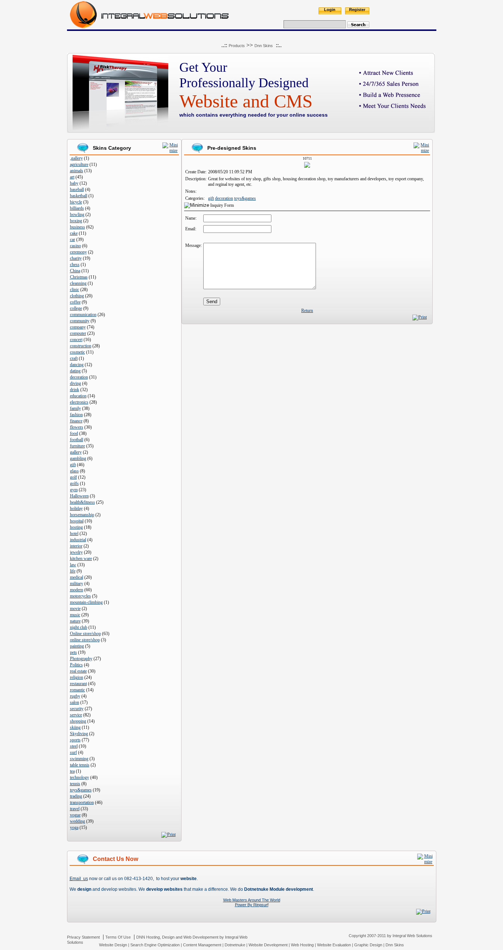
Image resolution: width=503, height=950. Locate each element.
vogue (75, 815)
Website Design (113, 945)
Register (357, 9)
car (72, 239)
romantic (77, 689)
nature (75, 621)
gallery (76, 452)
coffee (75, 302)
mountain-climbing (86, 602)
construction (80, 345)
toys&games (81, 790)
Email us (79, 878)
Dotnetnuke (235, 945)
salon (74, 702)
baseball (77, 189)
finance (76, 420)
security (77, 708)
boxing (76, 220)
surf (73, 752)
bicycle (76, 202)
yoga (74, 827)
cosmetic (77, 352)
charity (76, 258)
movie (75, 608)
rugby (75, 696)
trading (76, 796)
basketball (78, 195)
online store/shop (85, 639)
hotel (74, 533)
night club (78, 627)
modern (76, 589)
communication (83, 314)
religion (76, 677)
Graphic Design (368, 945)
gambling (78, 458)
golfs (74, 483)
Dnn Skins (263, 45)
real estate (78, 671)
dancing (77, 364)
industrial (78, 539)
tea (72, 771)
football (76, 439)
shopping (78, 721)
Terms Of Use (118, 937)
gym (74, 489)
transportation (82, 802)
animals (76, 170)
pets (73, 652)
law (73, 564)
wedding (77, 821)
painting (77, 646)
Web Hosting (302, 945)
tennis (75, 783)
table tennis (79, 765)
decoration (79, 377)
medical (76, 577)
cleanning (78, 283)
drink (74, 389)
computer (78, 333)
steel (74, 746)
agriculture (79, 164)
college (76, 308)
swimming (79, 758)
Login (329, 9)
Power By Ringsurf (251, 905)
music (75, 614)
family (75, 408)
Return (307, 310)
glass (74, 471)
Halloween (79, 496)
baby (74, 183)
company (78, 327)
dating (75, 370)
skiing (75, 727)
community (79, 320)
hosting (76, 527)
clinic (74, 289)
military (76, 583)
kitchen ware (81, 558)
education (78, 395)
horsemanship (82, 514)
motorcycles (80, 596)
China (75, 270)
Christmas (79, 277)
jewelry (76, 552)
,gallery (76, 158)
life (72, 571)
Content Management (202, 945)
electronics (79, 402)
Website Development (268, 945)
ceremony (78, 252)
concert (76, 339)
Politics (76, 664)
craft (74, 358)
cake (74, 233)
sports (75, 739)
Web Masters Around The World (251, 900)
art (72, 177)
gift (73, 464)
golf (73, 477)
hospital (77, 521)
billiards (77, 208)
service (76, 714)
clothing (77, 295)
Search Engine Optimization (155, 945)
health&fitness (82, 502)
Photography (81, 658)
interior (76, 546)
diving (75, 383)
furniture (77, 446)
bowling (77, 214)
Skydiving (79, 733)
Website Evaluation (334, 945)
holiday (76, 508)
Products (237, 45)
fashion (76, 414)
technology (79, 777)
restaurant (78, 683)
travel (75, 808)
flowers (76, 427)
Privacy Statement (83, 937)
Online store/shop (85, 633)
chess (75, 264)
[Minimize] (170, 150)
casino (75, 245)
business (77, 227)
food (74, 433)
